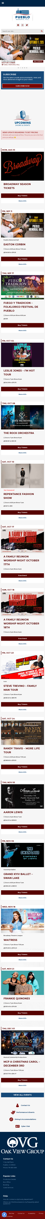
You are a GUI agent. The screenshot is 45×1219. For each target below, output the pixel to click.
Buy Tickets (22, 196)
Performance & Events (25, 1112)
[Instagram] (22, 25)
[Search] (42, 31)
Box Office (6, 1182)
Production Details (9, 1179)
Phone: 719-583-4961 (10, 1167)
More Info (22, 201)
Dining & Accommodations (25, 1119)
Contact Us (25, 1105)
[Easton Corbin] (22, 47)
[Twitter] (27, 25)
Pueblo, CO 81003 (9, 1165)
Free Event (22, 575)
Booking (6, 1185)
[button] (2, 3)
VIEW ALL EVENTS (23, 1095)
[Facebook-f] (18, 25)
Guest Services (8, 1187)
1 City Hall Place (8, 1162)
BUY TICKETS (38, 61)
